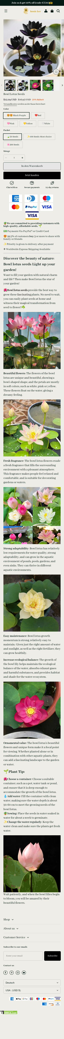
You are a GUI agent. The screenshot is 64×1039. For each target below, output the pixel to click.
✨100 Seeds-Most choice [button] (39, 136)
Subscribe (52, 955)
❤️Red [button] (38, 115)
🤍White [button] (45, 123)
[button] (5, 11)
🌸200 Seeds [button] (13, 144)
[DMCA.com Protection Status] (8, 1013)
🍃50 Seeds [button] (12, 136)
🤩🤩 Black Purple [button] (16, 115)
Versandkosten (10, 104)
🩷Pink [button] (10, 123)
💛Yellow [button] (28, 123)
